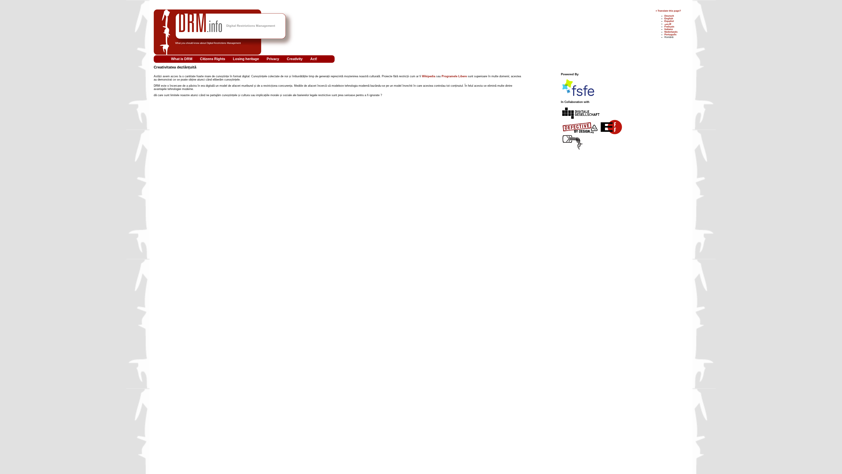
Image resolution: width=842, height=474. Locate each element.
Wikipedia (428, 76)
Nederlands (671, 32)
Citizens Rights (213, 59)
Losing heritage (246, 59)
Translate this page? (669, 10)
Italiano (668, 29)
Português (670, 34)
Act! (313, 59)
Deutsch (669, 15)
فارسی (667, 23)
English (668, 18)
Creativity (295, 59)
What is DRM (182, 59)
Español (669, 21)
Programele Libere (454, 76)
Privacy (273, 59)
